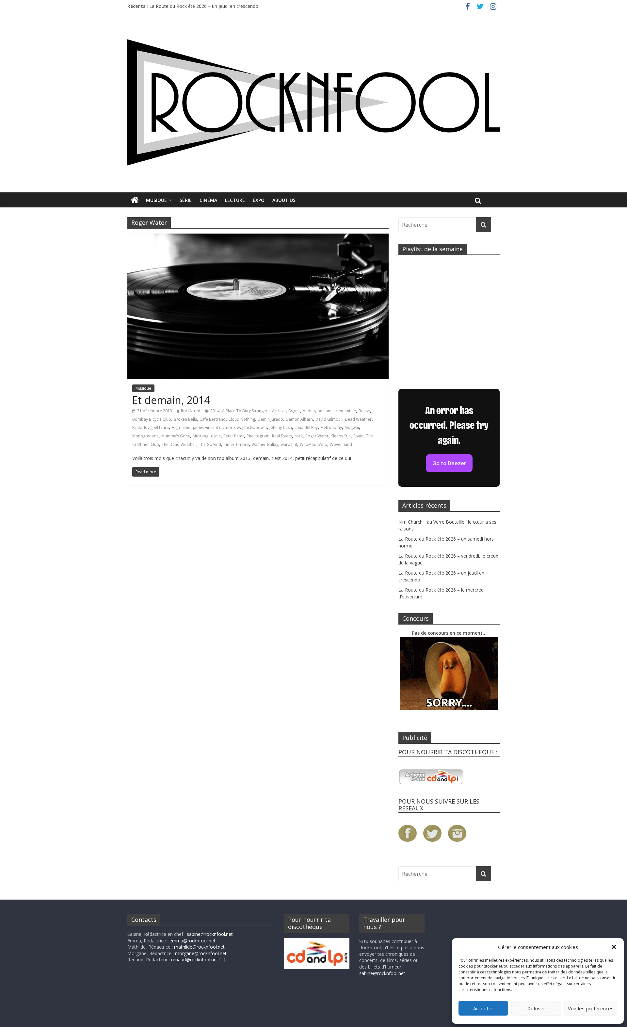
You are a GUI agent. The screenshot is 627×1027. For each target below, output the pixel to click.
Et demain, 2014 (171, 400)
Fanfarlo (140, 427)
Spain (358, 436)
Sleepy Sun (341, 436)
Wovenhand (341, 444)
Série (186, 200)
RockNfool (190, 411)
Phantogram (258, 436)
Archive (279, 411)
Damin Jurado (270, 419)
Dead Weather (358, 419)
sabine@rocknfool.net (210, 934)
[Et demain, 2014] (258, 237)
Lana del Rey (306, 427)
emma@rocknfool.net (192, 940)
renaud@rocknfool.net (194, 959)
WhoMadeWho (313, 444)
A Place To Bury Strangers (245, 411)
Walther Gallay (264, 444)
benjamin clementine (336, 411)
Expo (259, 200)
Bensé (364, 411)
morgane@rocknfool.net (201, 953)
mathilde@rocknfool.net (199, 947)
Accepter (483, 1008)
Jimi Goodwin (254, 427)
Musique (156, 200)
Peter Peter (233, 436)
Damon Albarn (299, 419)
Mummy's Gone (175, 436)
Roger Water (317, 436)
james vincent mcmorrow (216, 427)
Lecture (235, 200)
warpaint (289, 444)
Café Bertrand (213, 419)
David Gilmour (328, 419)
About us (284, 200)
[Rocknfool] (313, 102)
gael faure (159, 427)
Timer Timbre (236, 444)
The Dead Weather (179, 444)
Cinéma (208, 200)
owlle (216, 436)
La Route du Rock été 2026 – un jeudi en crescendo (203, 6)
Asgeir (294, 411)
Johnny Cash (280, 427)
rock (299, 436)
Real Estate (282, 436)
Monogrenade (145, 436)
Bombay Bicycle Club (151, 419)
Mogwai (352, 427)
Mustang (200, 436)
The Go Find (210, 444)
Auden (309, 411)
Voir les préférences (591, 1008)
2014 (214, 411)
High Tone (180, 427)
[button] (614, 947)
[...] (222, 959)
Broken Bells (185, 419)
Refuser (536, 1008)
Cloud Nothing (241, 419)
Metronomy (331, 427)
